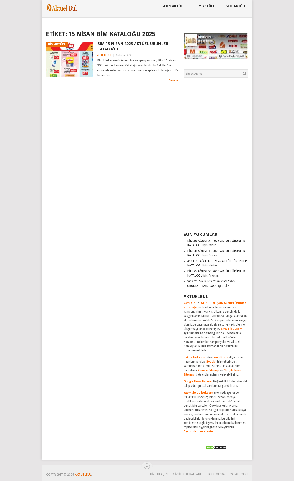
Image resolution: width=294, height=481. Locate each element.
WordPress (221, 357)
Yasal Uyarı (239, 474)
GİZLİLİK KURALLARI (187, 474)
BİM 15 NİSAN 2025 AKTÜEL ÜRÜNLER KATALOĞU (132, 46)
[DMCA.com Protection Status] (216, 448)
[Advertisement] (216, 157)
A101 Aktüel (173, 6)
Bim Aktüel (205, 6)
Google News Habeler (198, 381)
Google (210, 361)
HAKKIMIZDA (215, 474)
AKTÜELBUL (104, 55)
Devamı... (174, 80)
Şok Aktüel (236, 6)
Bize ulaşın (159, 474)
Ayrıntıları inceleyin (198, 431)
